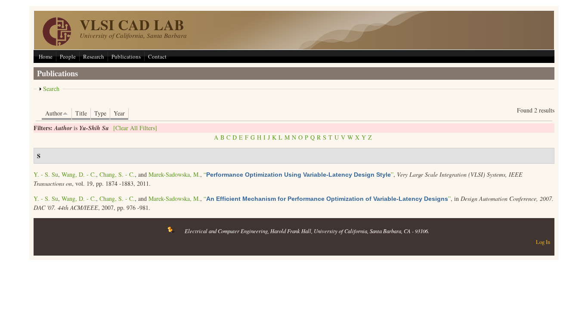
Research (93, 56)
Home (46, 56)
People (68, 56)
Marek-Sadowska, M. (174, 174)
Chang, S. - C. (117, 174)
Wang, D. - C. (79, 174)
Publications (126, 56)
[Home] (57, 43)
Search (51, 88)
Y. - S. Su (46, 174)
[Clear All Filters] (135, 128)
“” (298, 174)
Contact (157, 56)
